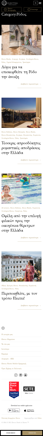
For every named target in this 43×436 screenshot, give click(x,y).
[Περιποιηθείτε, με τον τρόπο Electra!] (22, 266)
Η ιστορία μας (7, 334)
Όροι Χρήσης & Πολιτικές (12, 369)
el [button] (35, 3)
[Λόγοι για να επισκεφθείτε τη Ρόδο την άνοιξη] (22, 40)
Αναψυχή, (15, 59)
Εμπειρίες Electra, (12, 285)
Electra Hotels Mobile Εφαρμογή (14, 364)
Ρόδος (25, 211)
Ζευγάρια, (22, 59)
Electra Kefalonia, (7, 132)
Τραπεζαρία (26, 62)
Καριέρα (5, 354)
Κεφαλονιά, (37, 135)
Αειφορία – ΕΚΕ (8, 359)
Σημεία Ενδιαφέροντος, (14, 62)
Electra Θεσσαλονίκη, (8, 135)
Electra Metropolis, (19, 132)
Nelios (40, 418)
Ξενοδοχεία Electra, (32, 59)
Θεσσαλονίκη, (27, 135)
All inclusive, (6, 208)
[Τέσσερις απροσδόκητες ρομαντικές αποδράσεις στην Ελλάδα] (22, 113)
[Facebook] (16, 375)
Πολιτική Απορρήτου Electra (11, 418)
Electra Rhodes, (6, 59)
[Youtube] (25, 375)
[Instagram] (20, 375)
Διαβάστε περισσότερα (29, 84)
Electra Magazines (8, 339)
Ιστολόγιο (5, 349)
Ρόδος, (4, 62)
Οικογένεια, (18, 211)
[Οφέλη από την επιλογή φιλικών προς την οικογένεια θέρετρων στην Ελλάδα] (22, 189)
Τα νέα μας (6, 344)
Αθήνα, (4, 285)
